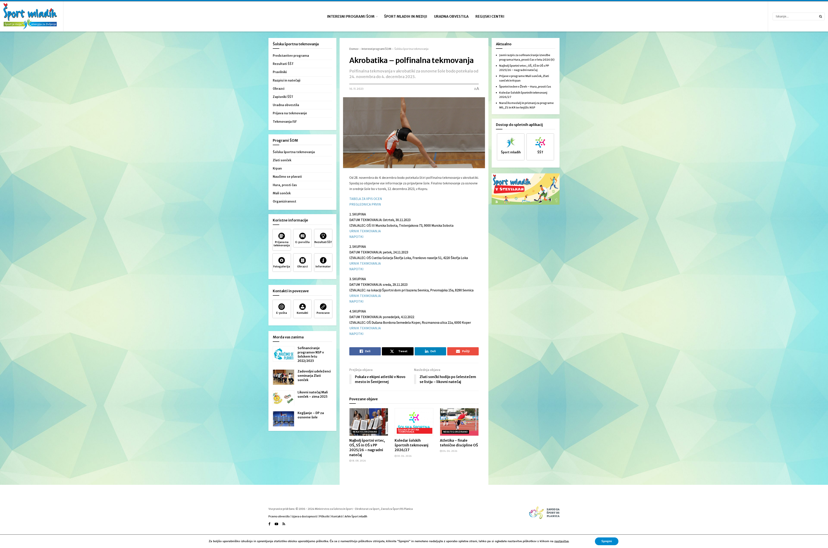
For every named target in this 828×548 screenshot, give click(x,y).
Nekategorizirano (365, 431)
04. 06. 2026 (449, 450)
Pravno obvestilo (279, 516)
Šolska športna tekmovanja (411, 48)
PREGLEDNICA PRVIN (365, 204)
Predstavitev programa (291, 56)
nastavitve (561, 541)
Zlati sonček (282, 160)
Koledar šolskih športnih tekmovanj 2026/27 (411, 445)
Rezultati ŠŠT (283, 64)
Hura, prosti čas (285, 185)
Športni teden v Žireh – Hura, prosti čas (525, 86)
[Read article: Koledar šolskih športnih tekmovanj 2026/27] (414, 422)
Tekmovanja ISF (285, 122)
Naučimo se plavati (287, 177)
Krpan (277, 168)
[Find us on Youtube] (276, 523)
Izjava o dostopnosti (304, 516)
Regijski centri (489, 16)
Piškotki (324, 516)
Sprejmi (606, 541)
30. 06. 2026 (404, 455)
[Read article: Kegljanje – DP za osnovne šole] (283, 419)
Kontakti (337, 516)
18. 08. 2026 (358, 460)
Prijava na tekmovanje (290, 113)
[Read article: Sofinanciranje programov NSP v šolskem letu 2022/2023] (283, 354)
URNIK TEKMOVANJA (365, 231)
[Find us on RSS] (283, 523)
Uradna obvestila (451, 16)
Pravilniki (280, 72)
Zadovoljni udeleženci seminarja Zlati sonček (314, 375)
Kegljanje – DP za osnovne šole (311, 415)
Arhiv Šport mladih (356, 516)
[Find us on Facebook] (269, 523)
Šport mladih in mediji (405, 16)
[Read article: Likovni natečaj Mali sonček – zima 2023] (283, 398)
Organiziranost (284, 201)
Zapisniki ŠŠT (283, 97)
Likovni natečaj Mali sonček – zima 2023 (313, 394)
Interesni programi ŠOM (351, 16)
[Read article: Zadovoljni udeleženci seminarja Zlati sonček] (283, 377)
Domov (354, 48)
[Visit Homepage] (30, 16)
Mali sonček (282, 193)
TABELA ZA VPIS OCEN (365, 198)
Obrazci (278, 89)
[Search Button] (821, 16)
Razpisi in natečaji (286, 80)
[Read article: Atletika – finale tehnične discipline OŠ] (459, 422)
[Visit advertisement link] (526, 189)
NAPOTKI (356, 236)
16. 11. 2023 (356, 89)
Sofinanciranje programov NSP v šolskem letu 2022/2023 (311, 354)
